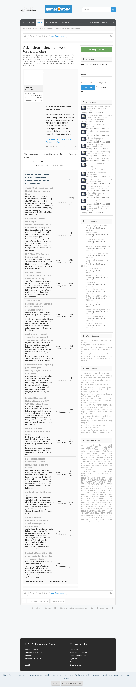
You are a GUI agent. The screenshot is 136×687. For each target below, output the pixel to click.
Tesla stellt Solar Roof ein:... (96, 323)
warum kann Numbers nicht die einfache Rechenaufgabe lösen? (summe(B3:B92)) (96, 431)
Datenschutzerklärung (100, 608)
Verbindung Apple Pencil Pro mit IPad (95, 373)
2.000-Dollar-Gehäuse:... (95, 289)
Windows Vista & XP (33, 659)
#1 (76, 147)
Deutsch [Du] (57, 601)
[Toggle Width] (24, 601)
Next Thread (58, 165)
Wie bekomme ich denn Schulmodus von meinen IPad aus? (96, 381)
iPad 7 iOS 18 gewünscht (90, 427)
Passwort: (85, 74)
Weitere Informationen (71, 683)
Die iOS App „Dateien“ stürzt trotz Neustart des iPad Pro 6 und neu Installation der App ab (96, 400)
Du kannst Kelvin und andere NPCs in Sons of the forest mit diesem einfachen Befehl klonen (99, 117)
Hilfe (55, 608)
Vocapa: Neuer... (92, 232)
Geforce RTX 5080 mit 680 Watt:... (98, 296)
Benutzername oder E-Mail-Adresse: (94, 64)
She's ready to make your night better (95, 354)
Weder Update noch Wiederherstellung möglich (96, 422)
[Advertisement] (66, 87)
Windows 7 (29, 655)
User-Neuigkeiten (48, 63)
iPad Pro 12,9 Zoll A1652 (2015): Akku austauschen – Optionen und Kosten (96, 406)
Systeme (73, 659)
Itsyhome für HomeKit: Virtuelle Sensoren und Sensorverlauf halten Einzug (39, 337)
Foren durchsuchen (30, 28)
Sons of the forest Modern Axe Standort (97, 132)
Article (83, 113)
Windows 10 (29, 652)
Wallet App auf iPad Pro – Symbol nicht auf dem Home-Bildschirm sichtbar (96, 417)
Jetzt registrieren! (96, 49)
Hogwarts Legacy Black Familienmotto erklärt (94, 146)
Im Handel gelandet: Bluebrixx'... (98, 226)
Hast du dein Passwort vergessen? (94, 82)
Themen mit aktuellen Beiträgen (67, 28)
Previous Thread (44, 165)
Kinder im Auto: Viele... (94, 269)
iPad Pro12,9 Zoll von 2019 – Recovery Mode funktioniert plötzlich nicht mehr (96, 377)
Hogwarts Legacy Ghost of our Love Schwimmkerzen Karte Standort (97, 209)
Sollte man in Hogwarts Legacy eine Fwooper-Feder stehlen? (97, 187)
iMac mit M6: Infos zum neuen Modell (97, 261)
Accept (56, 683)
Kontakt (48, 608)
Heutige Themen (46, 28)
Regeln (64, 22)
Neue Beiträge (51, 22)
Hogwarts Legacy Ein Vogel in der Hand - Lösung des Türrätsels (98, 201)
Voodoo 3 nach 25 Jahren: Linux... (98, 310)
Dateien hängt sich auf (89, 391)
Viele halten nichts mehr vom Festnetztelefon (58, 140)
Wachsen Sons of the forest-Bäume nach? (96, 125)
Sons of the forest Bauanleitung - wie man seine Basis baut (98, 152)
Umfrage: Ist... (91, 282)
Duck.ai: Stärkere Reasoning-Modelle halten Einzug (38, 431)
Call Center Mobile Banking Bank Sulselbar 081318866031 (96, 520)
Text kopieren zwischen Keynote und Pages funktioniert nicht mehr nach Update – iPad (96, 411)
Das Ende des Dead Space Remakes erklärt (96, 174)
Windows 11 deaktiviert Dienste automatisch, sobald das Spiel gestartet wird (96, 349)
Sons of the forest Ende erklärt (97, 158)
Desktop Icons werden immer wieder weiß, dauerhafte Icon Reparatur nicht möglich (96, 358)
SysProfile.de (28, 22)
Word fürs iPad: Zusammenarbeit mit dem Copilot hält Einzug (38, 275)
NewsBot (89, 228)
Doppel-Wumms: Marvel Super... (98, 316)
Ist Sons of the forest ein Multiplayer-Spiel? (95, 194)
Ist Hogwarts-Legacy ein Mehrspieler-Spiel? (95, 139)
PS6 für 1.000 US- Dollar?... (96, 275)
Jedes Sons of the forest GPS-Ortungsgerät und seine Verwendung (97, 166)
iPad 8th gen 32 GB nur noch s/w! (93, 425)
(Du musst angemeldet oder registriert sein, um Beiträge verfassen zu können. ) (50, 156)
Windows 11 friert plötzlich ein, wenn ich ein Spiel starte (96, 341)
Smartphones (75, 665)
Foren (40, 23)
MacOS (27, 665)
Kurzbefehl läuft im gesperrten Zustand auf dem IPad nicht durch (96, 395)
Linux (27, 662)
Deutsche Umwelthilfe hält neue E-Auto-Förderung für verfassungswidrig (38, 556)
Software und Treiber (78, 652)
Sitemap (63, 608)
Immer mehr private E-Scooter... (98, 253)
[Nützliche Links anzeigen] (110, 36)
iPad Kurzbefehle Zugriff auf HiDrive (94, 385)
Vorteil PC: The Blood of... (95, 303)
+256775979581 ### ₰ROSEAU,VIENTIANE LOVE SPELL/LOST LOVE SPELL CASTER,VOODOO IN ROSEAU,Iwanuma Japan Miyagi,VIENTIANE (96, 474)
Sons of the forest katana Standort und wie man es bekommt (99, 180)
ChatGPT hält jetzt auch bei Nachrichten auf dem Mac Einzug (39, 191)
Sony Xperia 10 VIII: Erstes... (96, 239)
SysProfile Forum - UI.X (38, 601)
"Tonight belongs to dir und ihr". (93, 345)
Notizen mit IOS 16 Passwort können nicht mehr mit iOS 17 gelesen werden (96, 388)
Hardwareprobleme (78, 655)
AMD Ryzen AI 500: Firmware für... (98, 246)
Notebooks (74, 662)
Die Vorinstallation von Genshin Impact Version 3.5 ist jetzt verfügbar (98, 109)
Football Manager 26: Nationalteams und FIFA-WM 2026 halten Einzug (37, 401)
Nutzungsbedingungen (78, 608)
